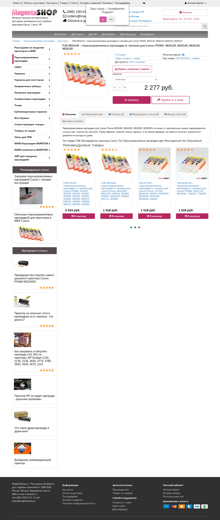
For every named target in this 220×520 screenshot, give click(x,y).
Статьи (73, 3)
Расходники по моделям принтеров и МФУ (29, 49)
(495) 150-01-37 (78, 12)
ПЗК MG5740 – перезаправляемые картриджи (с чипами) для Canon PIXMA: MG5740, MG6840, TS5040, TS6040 (191, 188)
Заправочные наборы (27, 86)
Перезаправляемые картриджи (39, 41)
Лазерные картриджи (27, 92)
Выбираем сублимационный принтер (32, 462)
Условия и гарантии (90, 3)
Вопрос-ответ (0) (176, 114)
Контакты (107, 3)
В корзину (132, 100)
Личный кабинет (171, 489)
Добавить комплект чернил (132, 69)
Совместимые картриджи (30, 99)
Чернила (19, 73)
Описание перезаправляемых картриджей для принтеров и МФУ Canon (33, 217)
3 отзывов (120, 54)
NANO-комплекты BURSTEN (31, 149)
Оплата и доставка (34, 3)
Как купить (52, 3)
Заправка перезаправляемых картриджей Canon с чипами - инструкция (33, 179)
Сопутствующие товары (29, 124)
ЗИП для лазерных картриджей (25, 158)
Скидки (64, 3)
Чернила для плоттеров (29, 80)
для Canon (63, 41)
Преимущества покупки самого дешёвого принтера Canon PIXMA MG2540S (34, 278)
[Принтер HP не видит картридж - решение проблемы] (22, 384)
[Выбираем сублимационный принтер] (22, 448)
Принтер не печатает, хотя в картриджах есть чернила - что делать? (33, 316)
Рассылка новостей (173, 496)
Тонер (18, 105)
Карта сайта (119, 506)
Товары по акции (24, 130)
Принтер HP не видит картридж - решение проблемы (34, 397)
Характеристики (93, 114)
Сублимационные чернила (30, 111)
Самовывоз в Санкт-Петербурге (133, 20)
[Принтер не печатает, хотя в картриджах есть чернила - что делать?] (22, 301)
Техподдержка (122, 3)
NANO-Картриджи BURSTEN (31, 143)
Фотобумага (21, 118)
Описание (70, 114)
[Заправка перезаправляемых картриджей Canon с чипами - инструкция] (31, 195)
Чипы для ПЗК (23, 137)
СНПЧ (17, 67)
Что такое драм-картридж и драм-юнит (31, 430)
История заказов (171, 493)
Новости (17, 3)
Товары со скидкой (122, 493)
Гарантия (117, 74)
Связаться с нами (122, 502)
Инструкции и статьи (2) (145, 114)
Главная (16, 41)
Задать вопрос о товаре (127, 58)
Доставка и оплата (73, 121)
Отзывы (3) (117, 114)
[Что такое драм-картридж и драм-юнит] (22, 416)
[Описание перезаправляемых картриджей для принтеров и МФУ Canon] (31, 233)
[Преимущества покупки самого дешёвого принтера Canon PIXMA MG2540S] (22, 263)
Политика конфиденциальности (78, 503)
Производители (121, 489)
